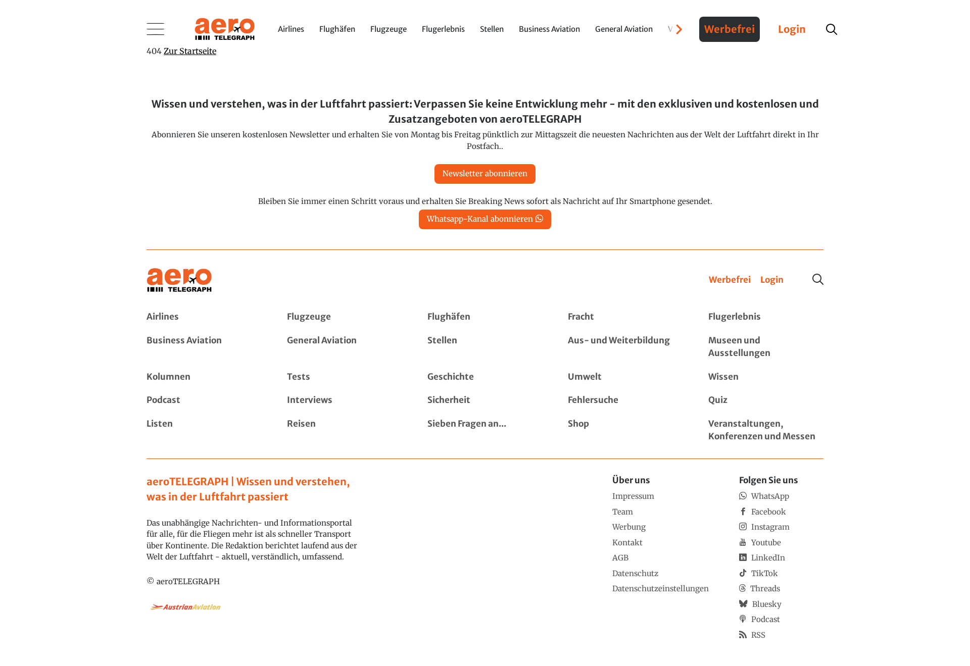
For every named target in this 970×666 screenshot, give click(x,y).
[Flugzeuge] (344, 317)
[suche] (831, 29)
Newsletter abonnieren (485, 173)
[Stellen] (485, 347)
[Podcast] (204, 400)
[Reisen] (344, 430)
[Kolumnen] (204, 377)
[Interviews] (344, 400)
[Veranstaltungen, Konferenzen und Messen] (765, 430)
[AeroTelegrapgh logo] (179, 280)
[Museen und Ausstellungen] (765, 347)
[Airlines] (204, 317)
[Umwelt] (625, 377)
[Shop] (625, 430)
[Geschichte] (485, 377)
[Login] (772, 280)
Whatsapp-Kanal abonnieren (480, 219)
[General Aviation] (344, 347)
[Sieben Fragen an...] (485, 430)
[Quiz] (765, 400)
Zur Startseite (190, 51)
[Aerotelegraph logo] (225, 28)
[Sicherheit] (485, 400)
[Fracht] (625, 317)
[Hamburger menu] (156, 29)
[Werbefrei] (730, 280)
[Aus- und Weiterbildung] (625, 347)
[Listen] (204, 430)
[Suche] (817, 279)
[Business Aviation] (204, 347)
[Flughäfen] (485, 317)
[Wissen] (765, 377)
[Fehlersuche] (625, 400)
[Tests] (344, 377)
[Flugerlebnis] (765, 317)
